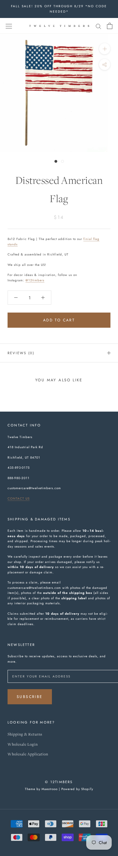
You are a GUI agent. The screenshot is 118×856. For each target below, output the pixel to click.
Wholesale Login (23, 744)
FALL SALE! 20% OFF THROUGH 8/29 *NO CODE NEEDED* (59, 9)
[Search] (98, 25)
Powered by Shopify (77, 789)
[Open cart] (109, 26)
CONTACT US (19, 498)
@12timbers (34, 280)
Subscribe (30, 697)
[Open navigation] (9, 25)
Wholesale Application (28, 754)
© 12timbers (59, 781)
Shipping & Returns (25, 734)
